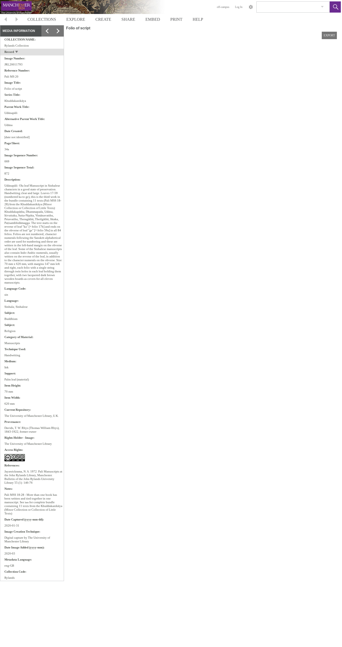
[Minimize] (58, 42)
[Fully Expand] (58, 31)
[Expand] (47, 31)
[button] (335, 7)
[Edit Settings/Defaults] (250, 7)
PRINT (176, 19)
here (27, 502)
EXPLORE (75, 19)
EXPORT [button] (329, 35)
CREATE (103, 19)
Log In (238, 7)
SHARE (128, 19)
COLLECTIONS (41, 19)
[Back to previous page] (5, 20)
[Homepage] (87, 7)
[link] (322, 7)
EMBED (152, 19)
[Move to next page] (16, 20)
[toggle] (17, 52)
